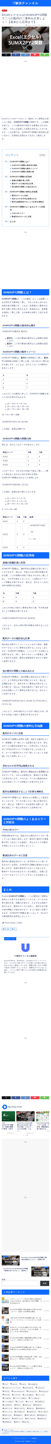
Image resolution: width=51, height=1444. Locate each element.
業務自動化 (43, 1415)
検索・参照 (30, 1415)
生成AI (7, 1418)
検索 (4, 1279)
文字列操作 (20, 1411)
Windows (44, 1391)
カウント (40, 1395)
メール (20, 1401)
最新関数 (19, 1415)
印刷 (18, 1405)
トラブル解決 (34, 1398)
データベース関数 (20, 1398)
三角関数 (40, 1401)
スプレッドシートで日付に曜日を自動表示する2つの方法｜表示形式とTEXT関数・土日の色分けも (26, 1301)
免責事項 (34, 1438)
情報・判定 (20, 1408)
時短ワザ (8, 1415)
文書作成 (32, 1411)
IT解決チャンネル (25, 3)
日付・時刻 (44, 1411)
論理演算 (42, 1418)
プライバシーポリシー (20, 1438)
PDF (6, 1391)
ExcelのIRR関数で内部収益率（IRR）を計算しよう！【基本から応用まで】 (26, 1358)
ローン (30, 1401)
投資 (31, 1408)
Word (7, 1395)
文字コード (8, 1411)
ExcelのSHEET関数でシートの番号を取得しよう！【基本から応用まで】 (26, 1367)
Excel (4, 10)
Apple (14, 1384)
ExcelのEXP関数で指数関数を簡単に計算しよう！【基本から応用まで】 (25, 1339)
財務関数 (8, 1422)
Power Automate (18, 1391)
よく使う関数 (28, 1395)
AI (6, 1384)
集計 (14, 929)
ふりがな (17, 1395)
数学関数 (6, 929)
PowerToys (32, 1391)
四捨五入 (27, 1405)
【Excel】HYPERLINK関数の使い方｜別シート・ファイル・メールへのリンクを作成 (26, 1320)
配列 (18, 1422)
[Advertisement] (25, 88)
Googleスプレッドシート (12, 1387)
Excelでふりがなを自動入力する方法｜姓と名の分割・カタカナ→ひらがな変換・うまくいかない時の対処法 (26, 1329)
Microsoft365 (28, 1387)
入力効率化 (8, 1405)
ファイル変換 (8, 1401)
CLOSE (42, 155)
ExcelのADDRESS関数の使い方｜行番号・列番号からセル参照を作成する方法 (26, 1348)
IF (3, 684)
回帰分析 (38, 1405)
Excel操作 (33, 1384)
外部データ (8, 1408)
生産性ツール (18, 1418)
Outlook (40, 1387)
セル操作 (7, 1398)
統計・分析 (31, 1418)
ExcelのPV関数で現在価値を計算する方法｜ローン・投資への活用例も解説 (26, 1310)
